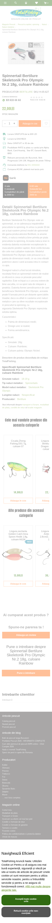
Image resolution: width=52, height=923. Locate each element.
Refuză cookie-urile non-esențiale (26, 912)
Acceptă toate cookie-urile (26, 900)
